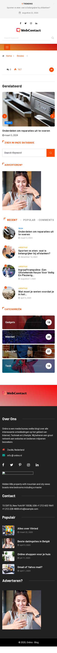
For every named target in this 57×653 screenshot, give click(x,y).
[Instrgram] (31, 23)
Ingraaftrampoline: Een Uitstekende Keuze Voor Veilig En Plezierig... (36, 272)
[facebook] (20, 23)
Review (20, 56)
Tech (8, 123)
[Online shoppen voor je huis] (8, 556)
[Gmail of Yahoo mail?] (8, 569)
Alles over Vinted (27, 528)
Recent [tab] (12, 220)
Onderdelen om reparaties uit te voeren (26, 130)
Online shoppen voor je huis (33, 554)
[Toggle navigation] (7, 47)
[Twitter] (26, 23)
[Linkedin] (36, 23)
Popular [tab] (29, 220)
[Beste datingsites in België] (8, 543)
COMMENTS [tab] (46, 220)
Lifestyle (22, 248)
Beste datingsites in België (33, 541)
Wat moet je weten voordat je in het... (36, 293)
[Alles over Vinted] (8, 530)
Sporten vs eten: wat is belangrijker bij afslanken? (28, 8)
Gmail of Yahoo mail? (29, 567)
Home (9, 56)
